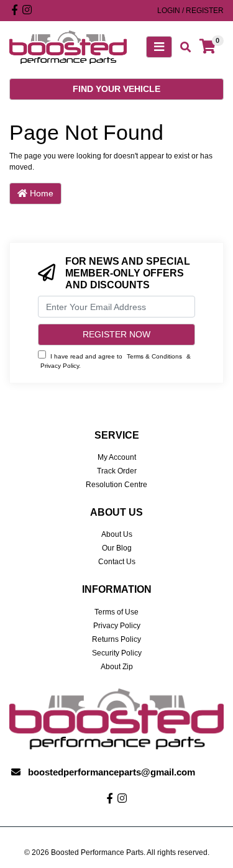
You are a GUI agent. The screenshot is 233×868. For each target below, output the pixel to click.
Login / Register (190, 10)
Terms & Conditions (154, 356)
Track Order (117, 471)
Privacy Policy (59, 365)
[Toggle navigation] (159, 47)
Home (40, 193)
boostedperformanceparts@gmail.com (111, 772)
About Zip (117, 666)
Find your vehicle (116, 89)
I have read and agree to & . (115, 360)
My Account (117, 457)
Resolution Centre (116, 484)
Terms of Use (116, 612)
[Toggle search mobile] (181, 48)
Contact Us (116, 561)
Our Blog (117, 548)
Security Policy (117, 653)
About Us (116, 534)
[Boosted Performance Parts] (68, 46)
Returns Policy (116, 639)
